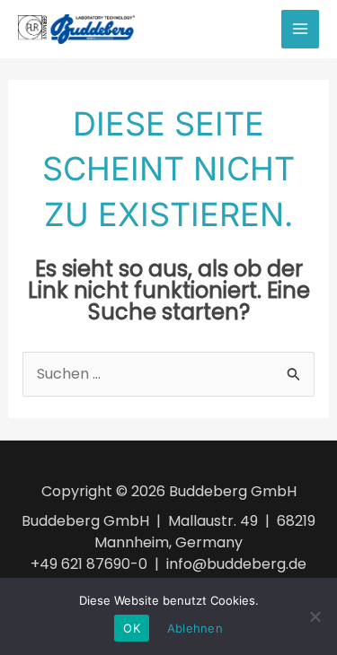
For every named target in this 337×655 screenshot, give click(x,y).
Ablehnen (195, 628)
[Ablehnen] (315, 616)
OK (131, 628)
